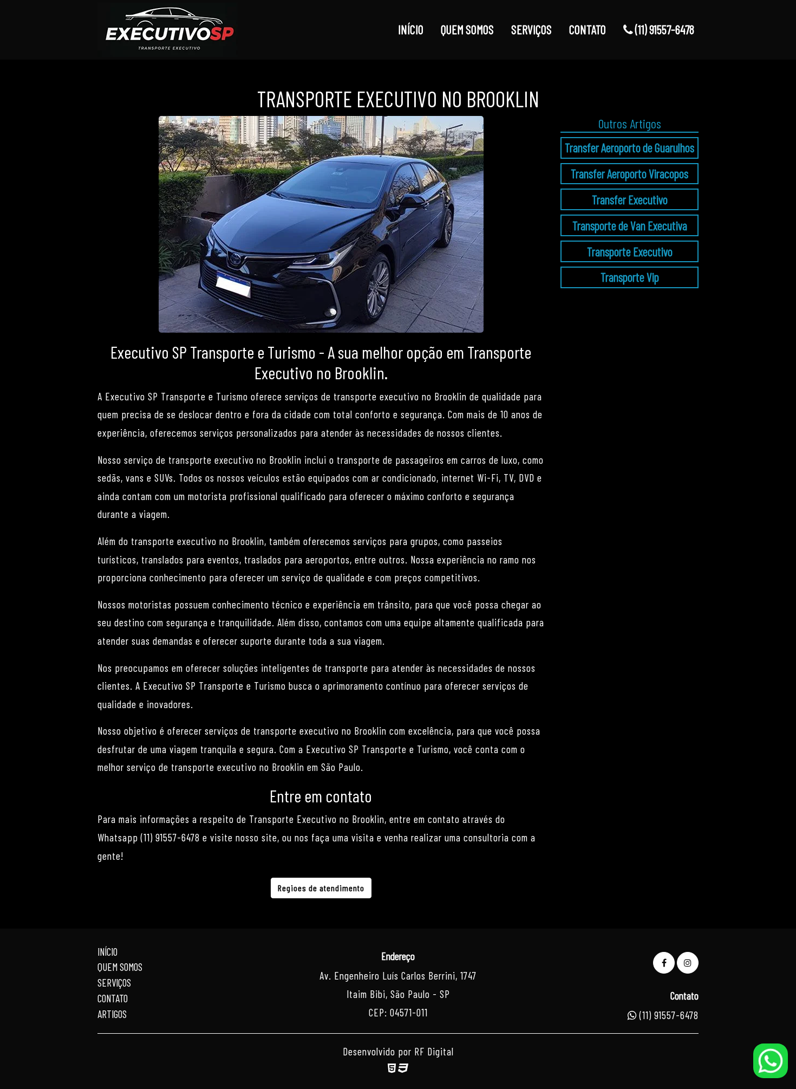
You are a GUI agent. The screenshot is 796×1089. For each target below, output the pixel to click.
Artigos (112, 1014)
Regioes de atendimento (321, 888)
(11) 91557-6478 (663, 29)
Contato (112, 998)
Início (107, 951)
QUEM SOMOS (467, 29)
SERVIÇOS (531, 29)
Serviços (114, 982)
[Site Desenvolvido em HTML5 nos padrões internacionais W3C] (392, 1067)
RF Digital (434, 1051)
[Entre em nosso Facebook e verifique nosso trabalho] (664, 963)
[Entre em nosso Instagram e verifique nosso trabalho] (688, 963)
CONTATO (587, 29)
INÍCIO (410, 29)
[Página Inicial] (167, 30)
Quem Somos (119, 967)
